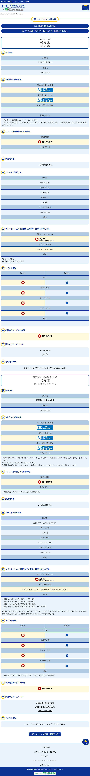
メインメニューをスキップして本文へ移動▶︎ (15, 1)
